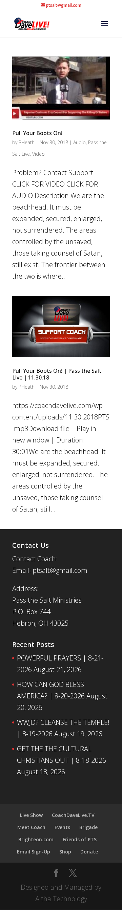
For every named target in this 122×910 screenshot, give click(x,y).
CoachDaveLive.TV (73, 815)
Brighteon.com (36, 839)
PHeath (27, 142)
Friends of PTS (80, 839)
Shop (65, 851)
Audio (79, 142)
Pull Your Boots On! (37, 133)
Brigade (88, 827)
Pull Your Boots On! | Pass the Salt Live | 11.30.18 (56, 374)
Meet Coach (31, 827)
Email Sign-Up (33, 851)
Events (62, 827)
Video (38, 154)
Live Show (31, 815)
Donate (89, 851)
